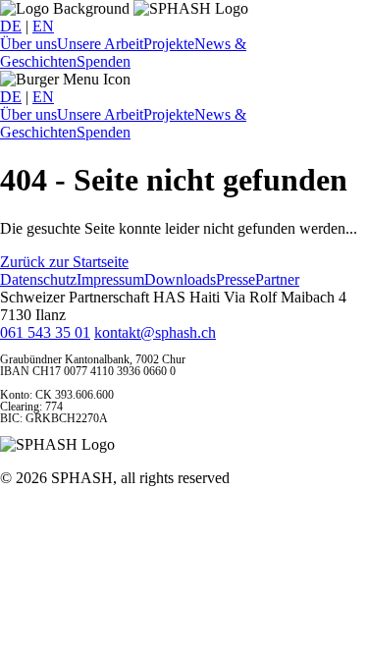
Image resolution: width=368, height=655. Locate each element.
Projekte (168, 43)
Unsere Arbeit (100, 43)
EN (43, 26)
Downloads (180, 279)
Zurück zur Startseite (64, 261)
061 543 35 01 (45, 332)
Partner (277, 279)
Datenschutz (38, 279)
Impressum (110, 279)
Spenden (104, 61)
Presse (235, 279)
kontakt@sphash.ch (155, 332)
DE (11, 26)
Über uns (28, 43)
